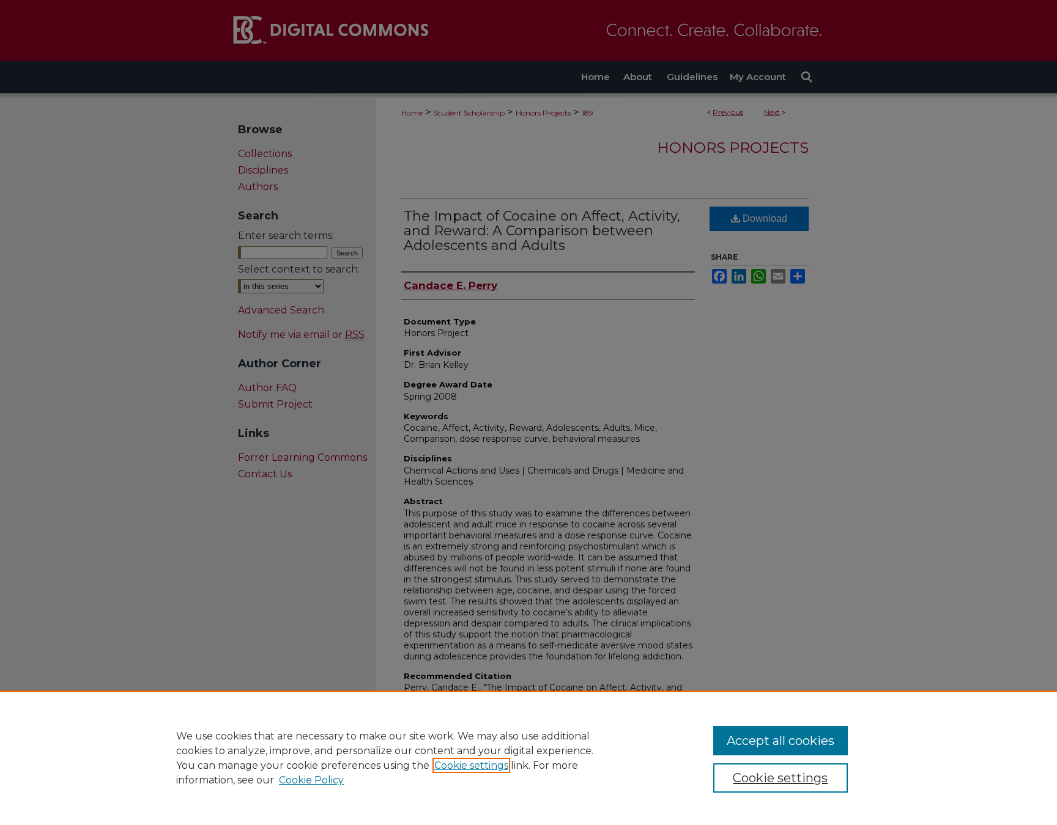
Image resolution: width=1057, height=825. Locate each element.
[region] (528, 758)
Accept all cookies (780, 740)
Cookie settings (471, 765)
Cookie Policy (311, 780)
